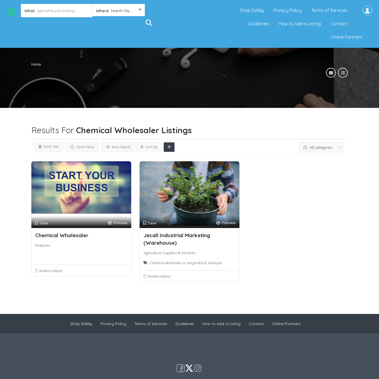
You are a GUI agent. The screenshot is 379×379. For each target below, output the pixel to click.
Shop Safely (252, 10)
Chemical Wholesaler (62, 235)
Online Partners (346, 37)
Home (36, 64)
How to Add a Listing (300, 23)
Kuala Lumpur (51, 270)
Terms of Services (329, 10)
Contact (338, 23)
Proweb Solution (208, 352)
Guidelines (258, 23)
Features (42, 245)
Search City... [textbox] (121, 10)
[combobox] (119, 10)
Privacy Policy (288, 10)
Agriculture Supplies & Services (169, 252)
